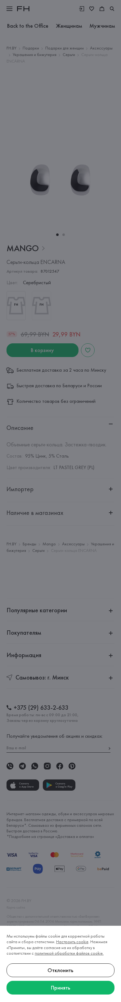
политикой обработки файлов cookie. (69, 953)
